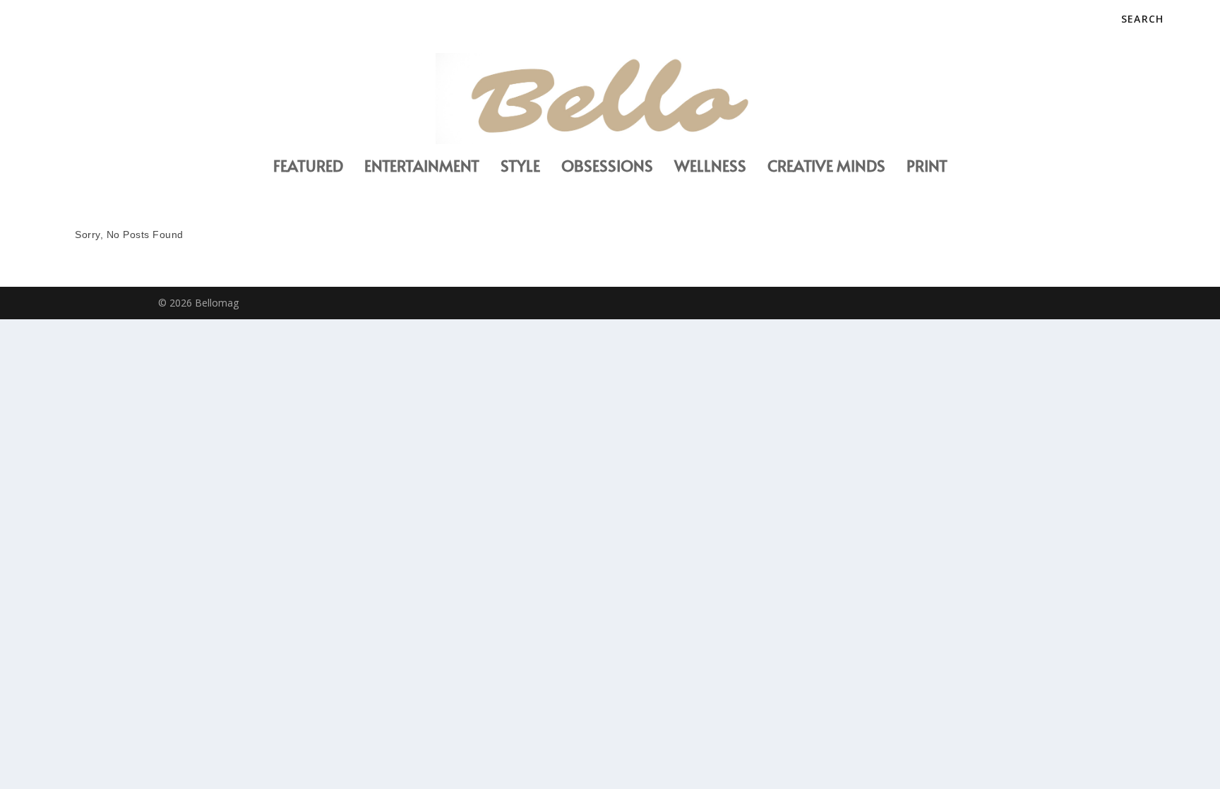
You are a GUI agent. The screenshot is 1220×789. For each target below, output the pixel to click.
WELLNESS (710, 168)
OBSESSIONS (607, 168)
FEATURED (308, 168)
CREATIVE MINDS (826, 168)
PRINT (927, 168)
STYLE (520, 168)
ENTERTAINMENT (421, 168)
